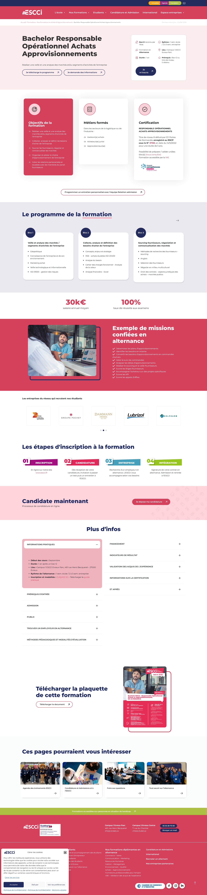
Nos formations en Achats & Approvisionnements (55, 22)
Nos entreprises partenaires (159, 863)
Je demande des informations (82, 72)
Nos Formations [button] (78, 12)
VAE (167, 157)
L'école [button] (59, 12)
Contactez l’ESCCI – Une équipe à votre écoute (184, 3)
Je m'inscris (143, 71)
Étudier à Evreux (71, 864)
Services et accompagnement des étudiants (83, 853)
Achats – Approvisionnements (117, 870)
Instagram (175, 885)
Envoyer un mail (170, 830)
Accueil (23, 22)
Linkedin (182, 885)
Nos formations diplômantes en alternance (122, 851)
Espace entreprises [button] (171, 12)
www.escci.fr (41, 473)
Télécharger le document (52, 704)
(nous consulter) (153, 154)
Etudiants (70, 849)
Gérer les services (12, 877)
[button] (65, 852)
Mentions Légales (59, 890)
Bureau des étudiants (73, 861)
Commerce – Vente (113, 855)
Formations (31, 22)
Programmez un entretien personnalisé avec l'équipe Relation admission (101, 192)
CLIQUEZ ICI (62, 577)
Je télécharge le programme (40, 72)
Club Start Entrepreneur (75, 855)
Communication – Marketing (117, 858)
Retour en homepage (32, 12)
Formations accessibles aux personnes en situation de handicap (101, 811)
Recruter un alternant (157, 859)
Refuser (35, 885)
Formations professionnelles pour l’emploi (123, 873)
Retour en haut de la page (195, 883)
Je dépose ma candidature (149, 502)
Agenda (164, 3)
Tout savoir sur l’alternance (76, 867)
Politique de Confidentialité (15, 890)
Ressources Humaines (114, 861)
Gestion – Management (115, 864)
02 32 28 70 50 (169, 826)
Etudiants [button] (98, 12)
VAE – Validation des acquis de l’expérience (123, 876)
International (150, 12)
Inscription (174, 3)
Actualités (155, 3)
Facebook (169, 885)
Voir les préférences (56, 885)
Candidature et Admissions (159, 849)
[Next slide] (177, 220)
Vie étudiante (70, 858)
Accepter (14, 885)
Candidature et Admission (124, 12)
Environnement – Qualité (115, 867)
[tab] (101, 430)
